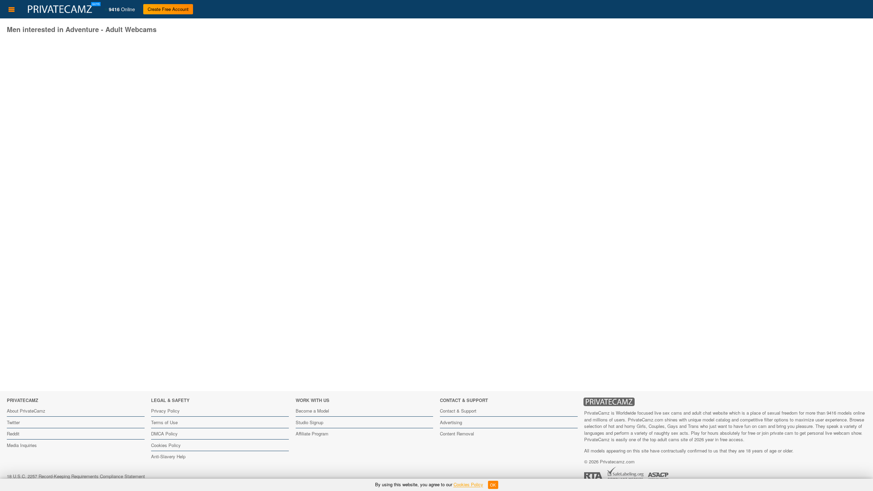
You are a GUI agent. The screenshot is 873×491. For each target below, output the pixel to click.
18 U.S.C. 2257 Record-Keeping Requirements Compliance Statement (76, 476)
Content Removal (457, 433)
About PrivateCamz (26, 410)
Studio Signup (309, 422)
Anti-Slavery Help (168, 456)
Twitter (13, 422)
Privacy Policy (165, 410)
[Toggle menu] (12, 9)
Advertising (451, 422)
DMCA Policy (164, 433)
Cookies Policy (166, 445)
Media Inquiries (22, 445)
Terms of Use (164, 422)
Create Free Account (168, 9)
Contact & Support (458, 410)
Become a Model (312, 410)
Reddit (13, 433)
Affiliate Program (312, 433)
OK (493, 485)
